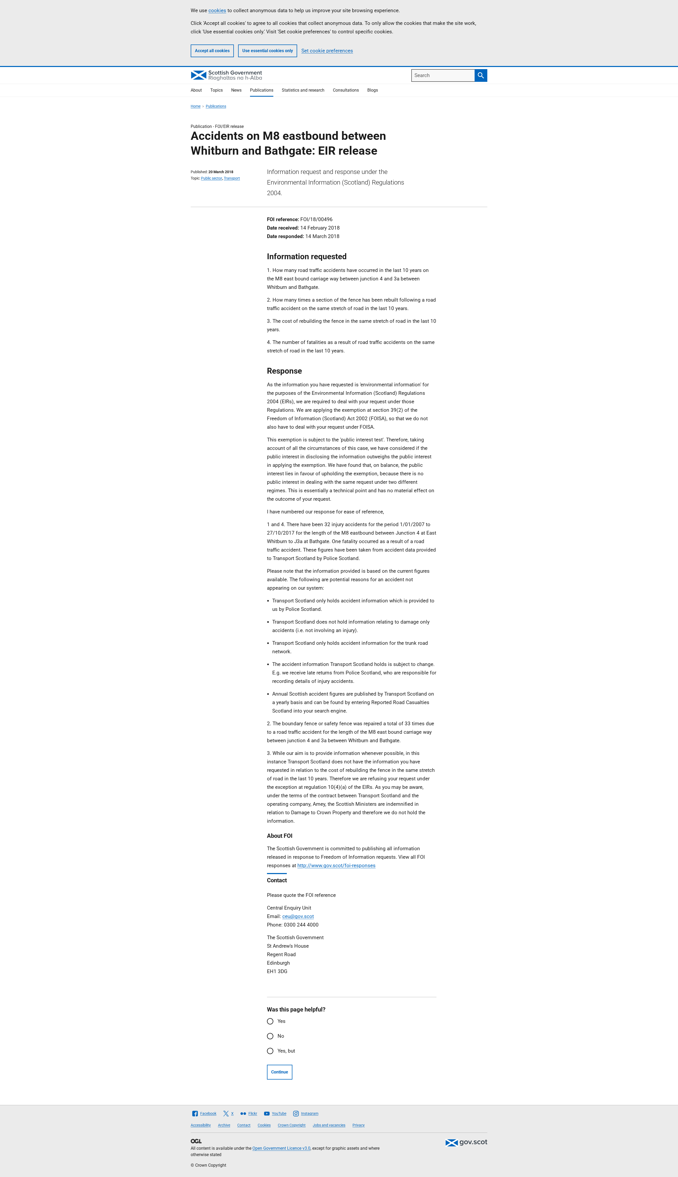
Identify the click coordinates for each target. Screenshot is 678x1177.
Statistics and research (303, 90)
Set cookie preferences (327, 51)
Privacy (359, 1125)
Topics (216, 90)
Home (195, 106)
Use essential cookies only (267, 50)
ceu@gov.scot (298, 916)
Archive (224, 1125)
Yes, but (286, 1051)
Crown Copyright (292, 1125)
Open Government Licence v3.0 (281, 1148)
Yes (282, 1021)
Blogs (372, 90)
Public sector (211, 178)
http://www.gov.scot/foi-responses (336, 865)
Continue (279, 1072)
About (196, 90)
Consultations (346, 90)
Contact (244, 1125)
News (236, 90)
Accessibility (201, 1125)
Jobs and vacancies (329, 1125)
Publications (261, 90)
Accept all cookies (212, 50)
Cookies (264, 1125)
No (281, 1036)
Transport (232, 178)
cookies (217, 10)
